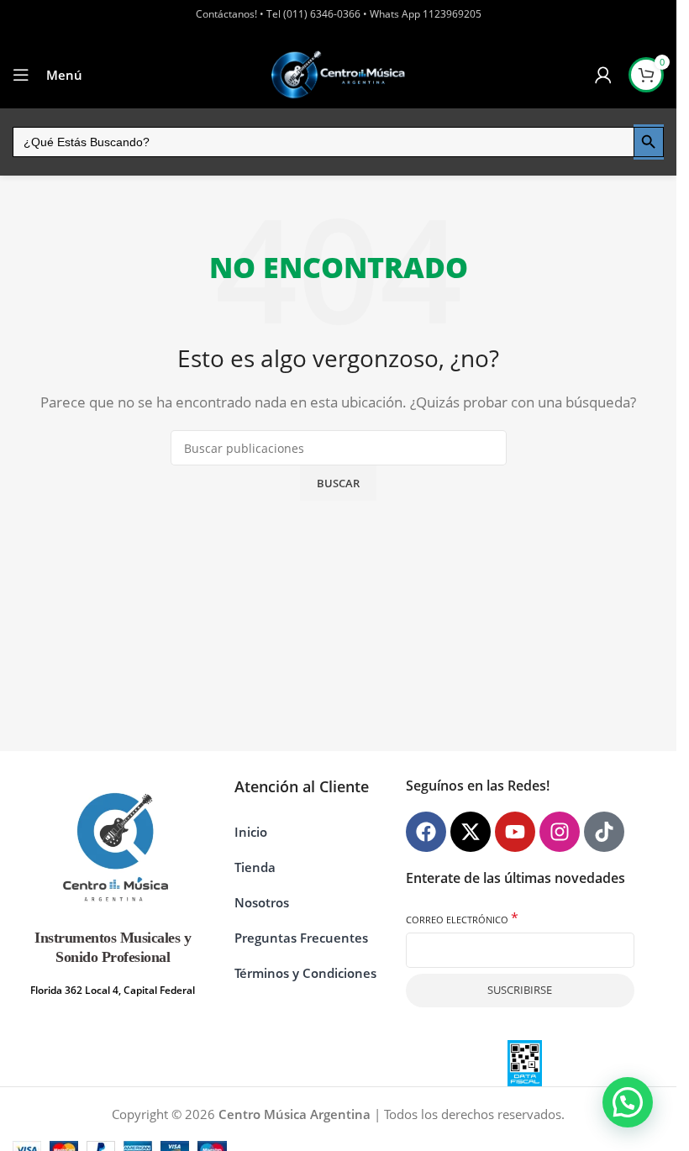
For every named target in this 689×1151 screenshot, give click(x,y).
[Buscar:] (323, 142)
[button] (627, 1102)
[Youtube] (515, 832)
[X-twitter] (470, 832)
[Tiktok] (604, 832)
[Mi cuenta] (603, 75)
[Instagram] (559, 832)
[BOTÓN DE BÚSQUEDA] (649, 142)
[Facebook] (426, 832)
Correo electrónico (462, 919)
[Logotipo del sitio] (338, 74)
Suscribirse (519, 989)
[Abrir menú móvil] (21, 75)
